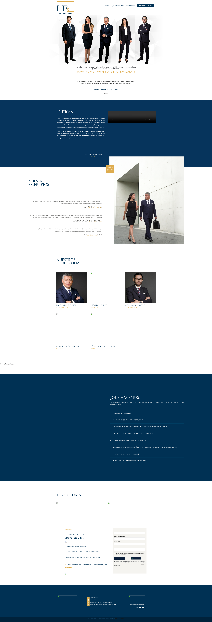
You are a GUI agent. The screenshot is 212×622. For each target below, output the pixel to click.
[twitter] (134, 615)
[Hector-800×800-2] (106, 321)
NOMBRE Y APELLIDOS (119, 538)
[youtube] (140, 615)
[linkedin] (143, 615)
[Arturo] (140, 280)
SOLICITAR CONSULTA (119, 565)
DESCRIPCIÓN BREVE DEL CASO (121, 554)
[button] (147, 420)
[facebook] (131, 615)
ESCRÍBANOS (137, 565)
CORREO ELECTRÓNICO (119, 543)
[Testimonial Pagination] (104, 100)
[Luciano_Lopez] (71, 280)
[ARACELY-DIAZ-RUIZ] (106, 280)
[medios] (80, 510)
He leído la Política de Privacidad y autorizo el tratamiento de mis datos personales (130, 561)
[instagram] (137, 615)
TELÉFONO (117, 549)
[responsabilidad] (131, 510)
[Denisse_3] (71, 321)
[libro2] (137, 603)
